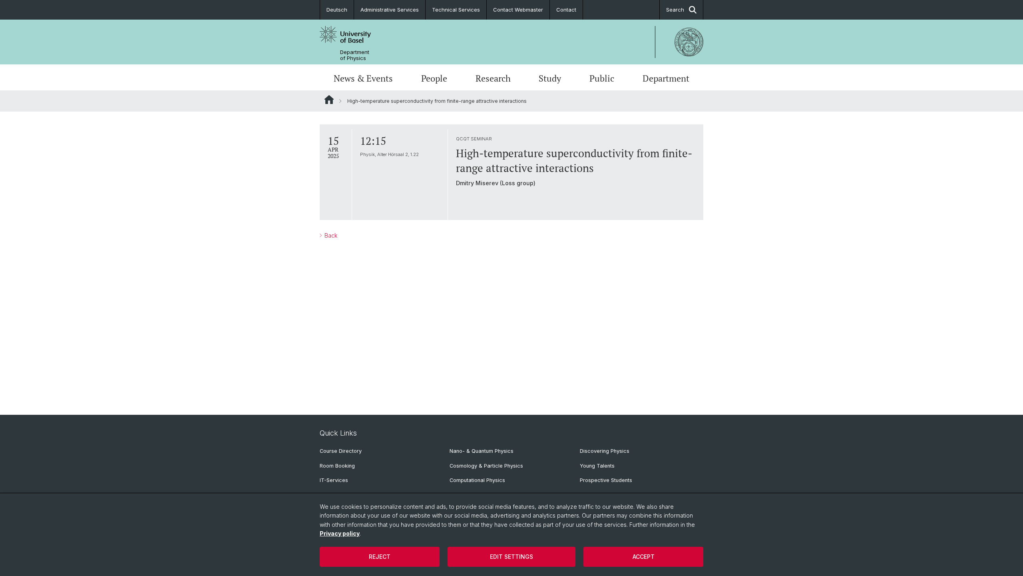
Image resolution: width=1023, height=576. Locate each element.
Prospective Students (606, 480)
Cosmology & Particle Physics (486, 466)
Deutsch (336, 9)
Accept (644, 556)
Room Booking (337, 466)
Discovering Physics (604, 451)
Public (601, 78)
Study (550, 78)
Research (493, 78)
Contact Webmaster (518, 9)
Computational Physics (477, 480)
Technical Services (456, 9)
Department (666, 78)
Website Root (329, 99)
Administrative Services (389, 9)
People (434, 78)
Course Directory (341, 451)
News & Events (363, 78)
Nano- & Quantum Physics (481, 451)
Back (330, 235)
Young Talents (597, 466)
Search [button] (675, 9)
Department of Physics (354, 55)
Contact (566, 9)
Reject (379, 556)
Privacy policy (340, 533)
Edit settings (511, 556)
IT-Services (334, 480)
